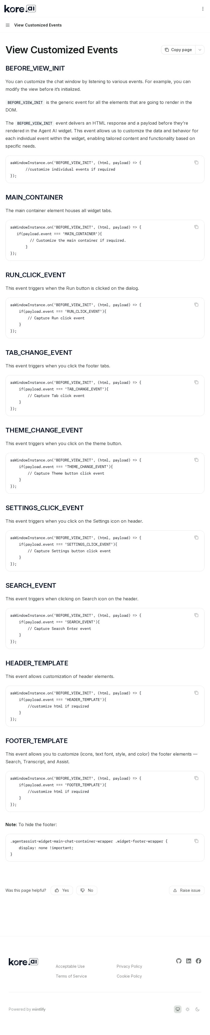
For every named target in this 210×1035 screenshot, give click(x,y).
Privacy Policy (129, 966)
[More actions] (203, 9)
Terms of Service (71, 976)
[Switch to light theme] (187, 1009)
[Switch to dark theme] (197, 1009)
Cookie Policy (129, 976)
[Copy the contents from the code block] (196, 162)
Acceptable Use (70, 966)
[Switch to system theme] (178, 1009)
